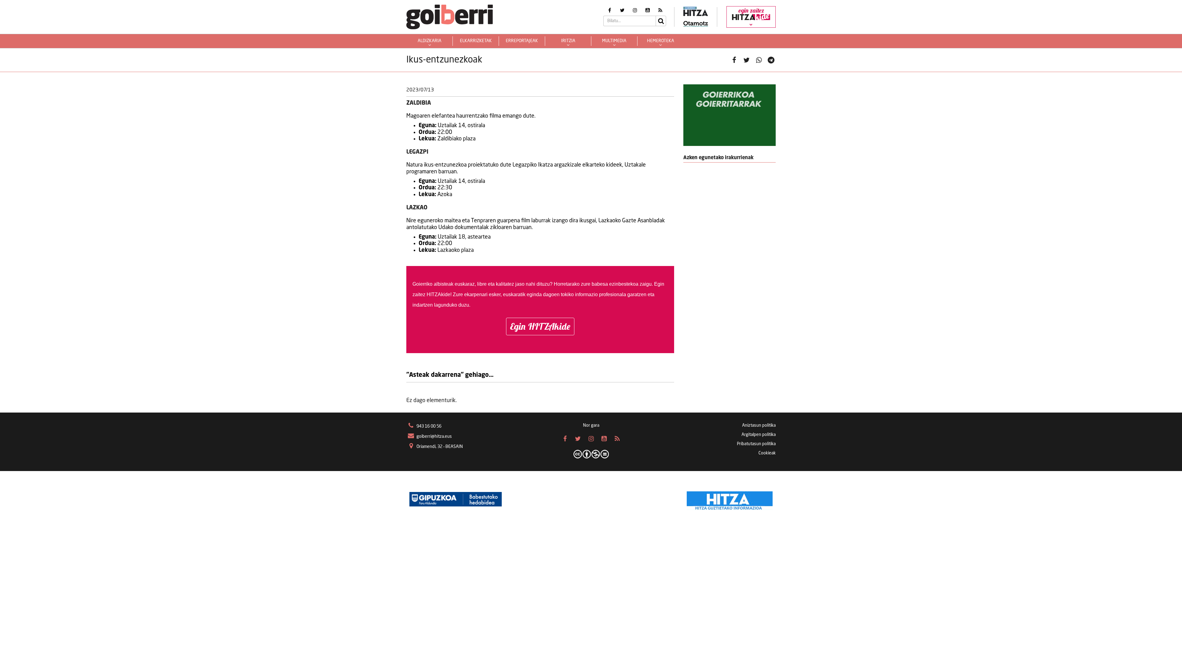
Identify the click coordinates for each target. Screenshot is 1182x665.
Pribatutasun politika (756, 444)
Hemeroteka (660, 41)
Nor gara (591, 425)
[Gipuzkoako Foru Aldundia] (455, 499)
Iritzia (568, 41)
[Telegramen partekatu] (771, 60)
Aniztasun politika (759, 425)
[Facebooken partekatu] (734, 60)
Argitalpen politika (759, 435)
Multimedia (614, 41)
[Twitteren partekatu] (746, 60)
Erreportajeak (522, 41)
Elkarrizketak (476, 41)
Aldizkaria (429, 41)
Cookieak (767, 453)
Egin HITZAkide (540, 326)
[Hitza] (730, 499)
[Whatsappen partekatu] (758, 60)
